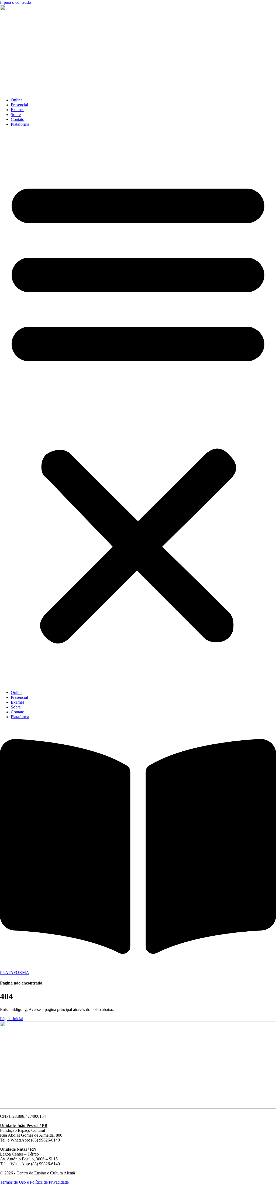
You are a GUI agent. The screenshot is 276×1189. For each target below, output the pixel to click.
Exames (17, 109)
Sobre (16, 114)
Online (16, 100)
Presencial (19, 105)
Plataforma (20, 124)
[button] (138, 408)
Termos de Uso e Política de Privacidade (35, 1182)
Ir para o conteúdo (15, 2)
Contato (17, 119)
